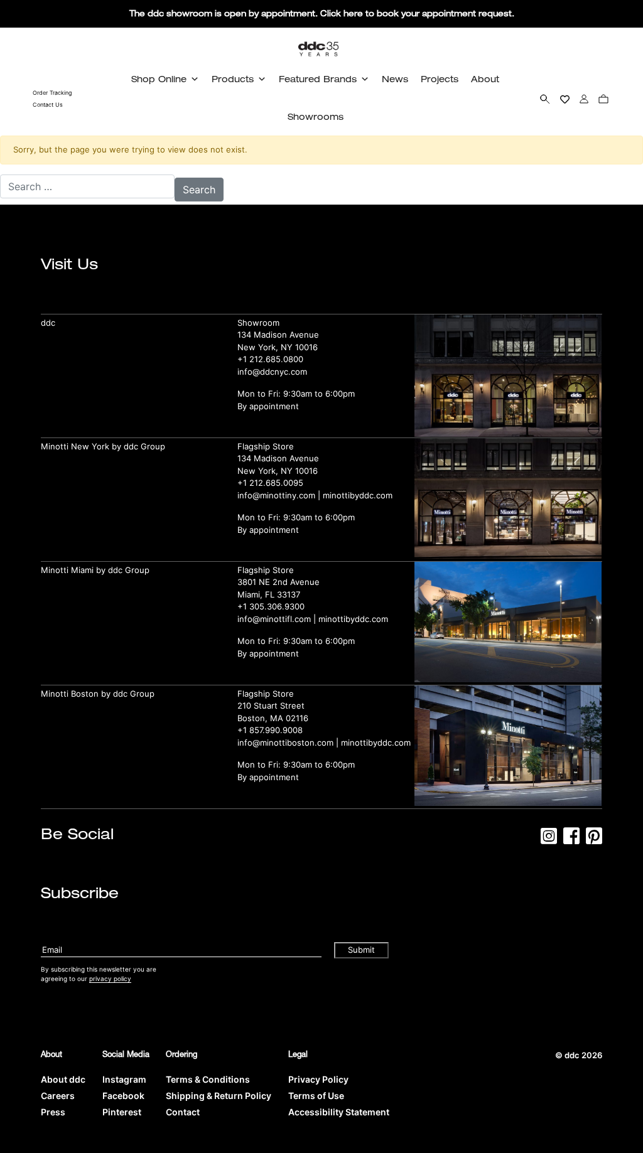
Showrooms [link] (315, 116)
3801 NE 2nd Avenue (278, 582)
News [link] (395, 78)
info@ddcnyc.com (272, 372)
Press (53, 1112)
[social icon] (549, 840)
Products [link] (233, 78)
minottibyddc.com (357, 495)
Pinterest (121, 1112)
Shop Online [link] (158, 78)
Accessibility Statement (338, 1112)
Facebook (123, 1095)
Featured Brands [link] (318, 78)
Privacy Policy (318, 1079)
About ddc (63, 1079)
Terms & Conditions (208, 1079)
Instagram (124, 1079)
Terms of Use (316, 1095)
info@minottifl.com (274, 619)
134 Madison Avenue (278, 335)
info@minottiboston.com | (289, 742)
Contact (183, 1112)
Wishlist (565, 98)
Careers (58, 1095)
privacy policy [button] (110, 978)
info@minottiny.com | (280, 495)
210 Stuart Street (271, 705)
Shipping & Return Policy (218, 1095)
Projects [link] (439, 78)
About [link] (485, 78)
